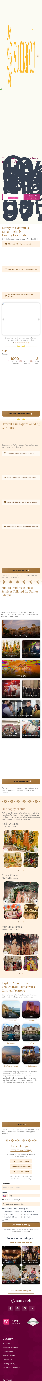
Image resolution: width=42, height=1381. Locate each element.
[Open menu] (37, 56)
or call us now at (21, 206)
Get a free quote (19, 570)
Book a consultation (19, 781)
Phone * (5, 1193)
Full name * (6, 1183)
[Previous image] (3, 319)
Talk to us (19, 1124)
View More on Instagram (21, 1291)
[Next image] (39, 319)
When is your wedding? (11, 1200)
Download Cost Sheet (19, 414)
